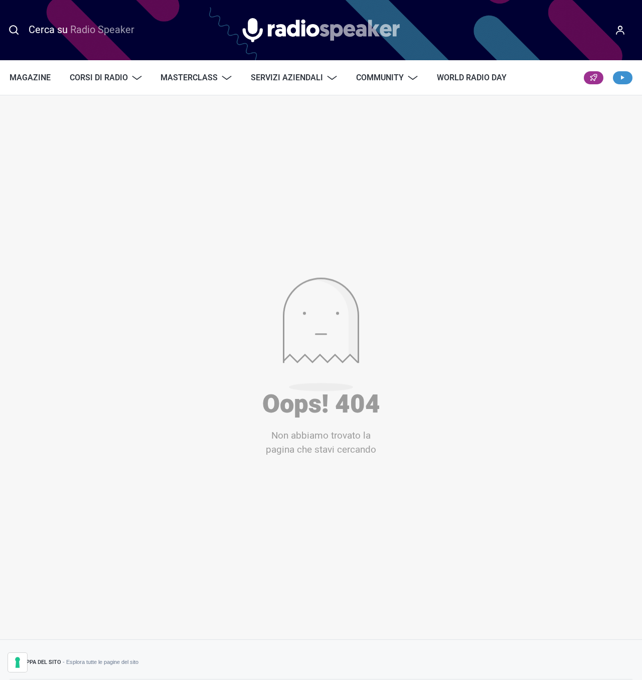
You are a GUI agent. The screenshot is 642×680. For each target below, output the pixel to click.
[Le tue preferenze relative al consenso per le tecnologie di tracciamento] (17, 662)
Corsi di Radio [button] (99, 78)
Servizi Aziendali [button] (287, 78)
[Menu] (619, 30)
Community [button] (380, 78)
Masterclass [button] (189, 78)
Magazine (30, 78)
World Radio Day (472, 78)
